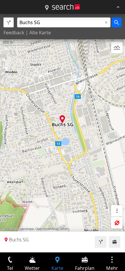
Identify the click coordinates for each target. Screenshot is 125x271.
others (64, 229)
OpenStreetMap (46, 229)
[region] (62, 133)
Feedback (13, 32)
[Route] (100, 242)
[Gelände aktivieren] (117, 47)
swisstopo (27, 229)
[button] (62, 119)
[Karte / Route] (47, 8)
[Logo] (66, 7)
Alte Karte (40, 32)
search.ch (11, 229)
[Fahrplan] (114, 242)
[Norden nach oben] (117, 61)
